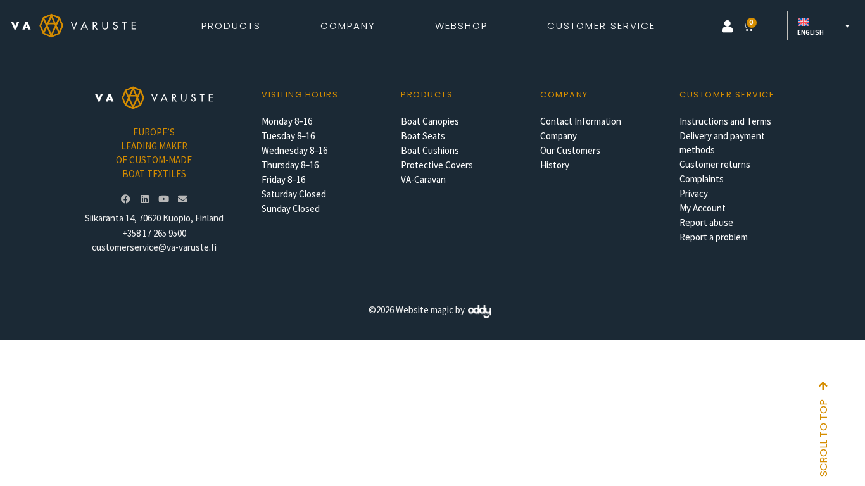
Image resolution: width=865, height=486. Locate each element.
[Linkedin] (144, 199)
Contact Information (580, 121)
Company (558, 136)
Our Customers (570, 150)
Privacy (693, 193)
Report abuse (706, 222)
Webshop (461, 25)
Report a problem (713, 237)
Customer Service (601, 25)
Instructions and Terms (725, 121)
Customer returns (714, 164)
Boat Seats (423, 136)
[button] (727, 26)
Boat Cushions (430, 150)
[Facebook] (125, 199)
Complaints (701, 179)
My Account (702, 208)
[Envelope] (182, 199)
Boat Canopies (430, 121)
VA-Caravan (423, 179)
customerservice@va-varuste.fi (154, 247)
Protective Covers (437, 165)
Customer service (726, 95)
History (554, 165)
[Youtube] (163, 199)
